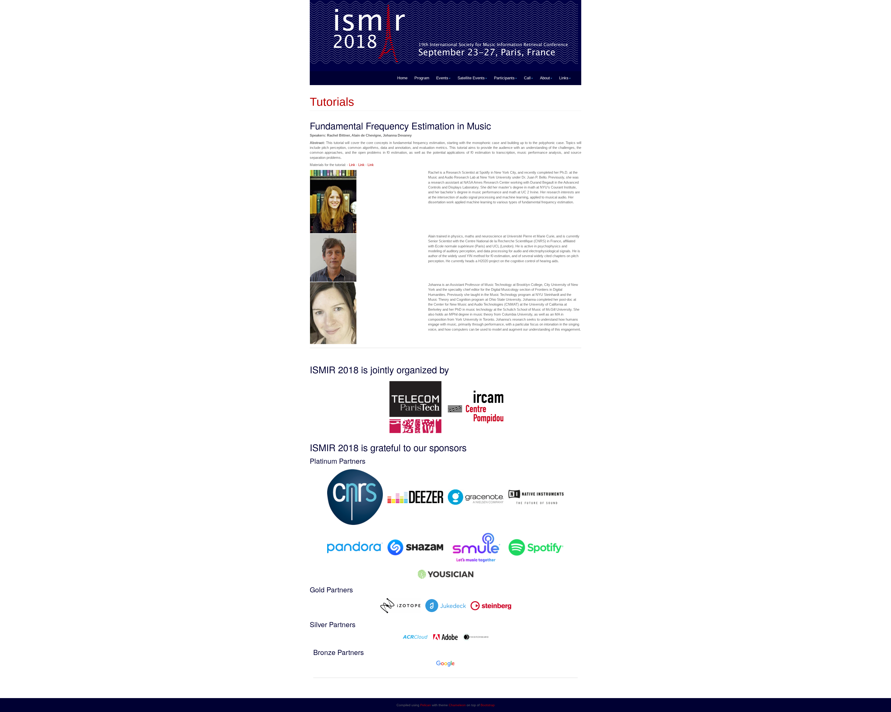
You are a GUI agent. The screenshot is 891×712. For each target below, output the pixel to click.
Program (421, 78)
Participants (504, 78)
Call (527, 78)
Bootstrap (488, 705)
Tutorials (332, 101)
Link (352, 165)
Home (402, 78)
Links (563, 78)
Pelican (425, 705)
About (545, 78)
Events (442, 78)
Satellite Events (471, 78)
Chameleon (457, 705)
